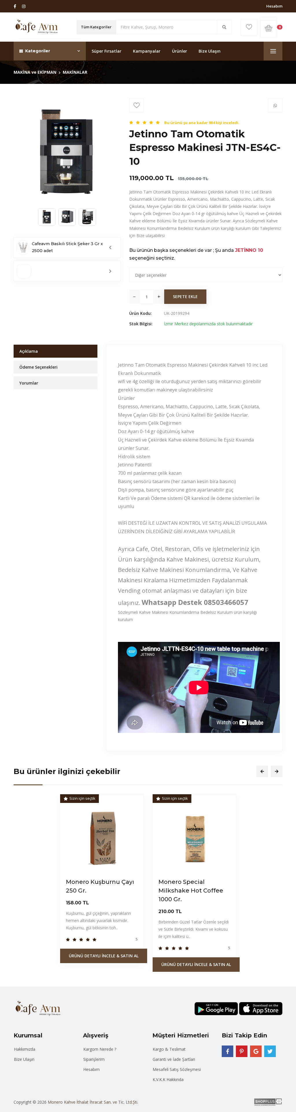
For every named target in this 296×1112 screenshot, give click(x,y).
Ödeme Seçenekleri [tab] (38, 367)
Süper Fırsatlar (106, 51)
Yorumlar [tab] (28, 383)
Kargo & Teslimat (169, 1049)
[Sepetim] (268, 18)
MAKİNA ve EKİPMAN (35, 72)
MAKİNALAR (75, 72)
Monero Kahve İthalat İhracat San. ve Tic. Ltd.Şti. (93, 1102)
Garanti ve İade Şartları (174, 1059)
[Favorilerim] (248, 27)
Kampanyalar (146, 51)
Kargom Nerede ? (99, 1049)
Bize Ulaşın (210, 51)
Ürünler (179, 51)
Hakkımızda (24, 1049)
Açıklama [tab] (28, 351)
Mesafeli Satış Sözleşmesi (177, 1069)
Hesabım (274, 6)
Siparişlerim (94, 1059)
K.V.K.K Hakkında (168, 1079)
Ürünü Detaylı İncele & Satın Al (103, 955)
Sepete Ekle (185, 296)
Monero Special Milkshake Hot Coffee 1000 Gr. (190, 890)
